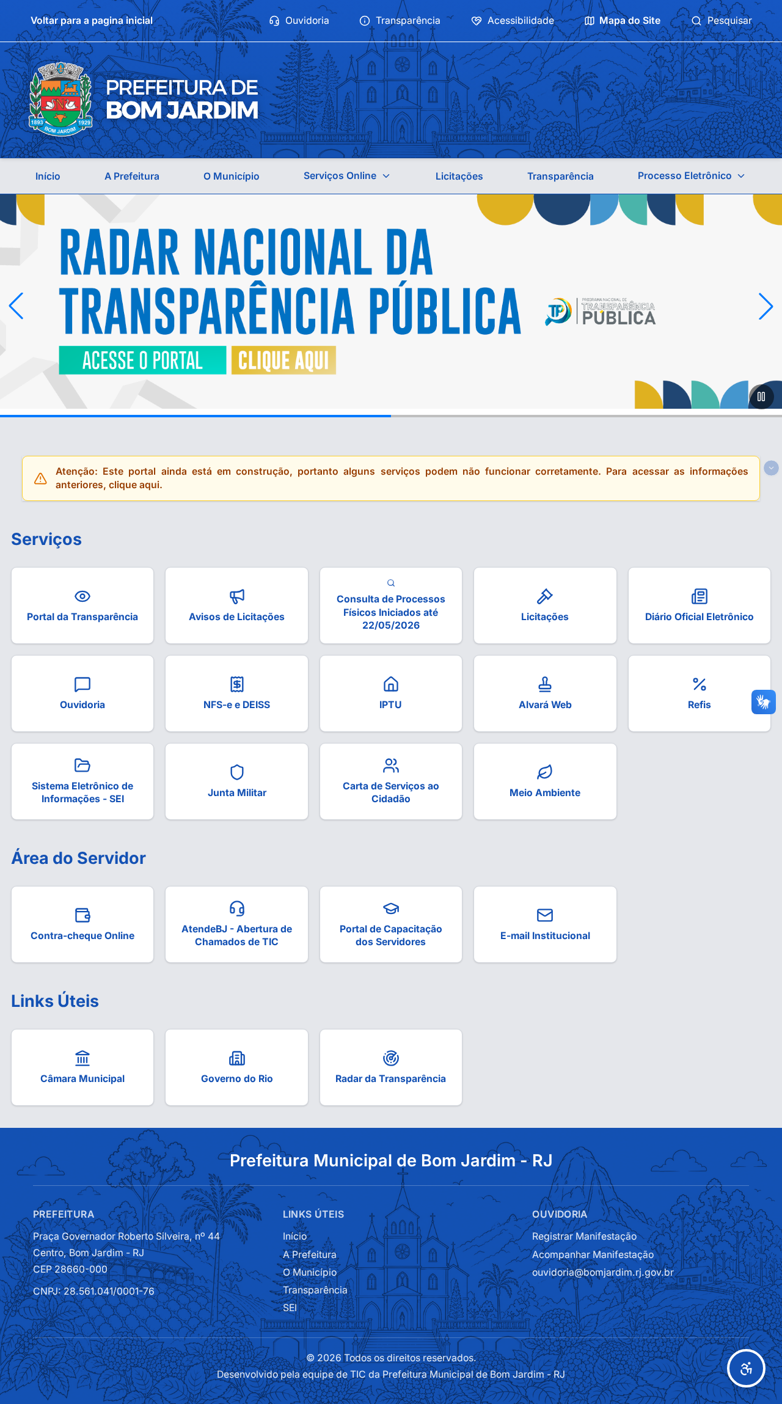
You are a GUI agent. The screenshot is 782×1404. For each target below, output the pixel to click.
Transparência (408, 20)
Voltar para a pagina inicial (92, 20)
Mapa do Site (629, 20)
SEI (290, 1308)
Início (47, 176)
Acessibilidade (521, 20)
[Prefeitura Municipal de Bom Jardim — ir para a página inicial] (143, 100)
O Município (231, 176)
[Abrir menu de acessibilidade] (746, 1368)
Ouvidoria (307, 20)
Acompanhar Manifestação (593, 1254)
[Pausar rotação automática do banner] (761, 396)
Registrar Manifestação (584, 1236)
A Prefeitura (131, 176)
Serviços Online (340, 175)
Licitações (459, 176)
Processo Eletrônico (685, 175)
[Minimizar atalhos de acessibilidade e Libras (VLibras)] (771, 467)
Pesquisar (729, 20)
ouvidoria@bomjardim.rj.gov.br (603, 1272)
